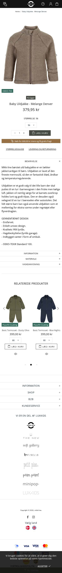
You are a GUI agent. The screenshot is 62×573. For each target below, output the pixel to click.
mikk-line (37, 510)
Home (17, 11)
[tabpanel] (15, 327)
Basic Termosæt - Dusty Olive (15, 330)
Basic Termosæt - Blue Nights (46, 330)
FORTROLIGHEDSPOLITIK (22, 566)
